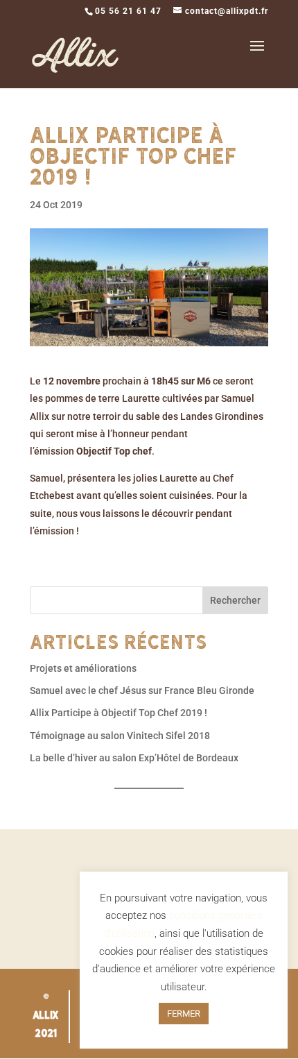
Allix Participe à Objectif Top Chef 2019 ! (118, 712)
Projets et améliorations (83, 668)
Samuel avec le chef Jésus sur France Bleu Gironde (142, 690)
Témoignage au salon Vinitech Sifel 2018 (120, 735)
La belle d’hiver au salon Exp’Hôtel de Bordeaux (134, 757)
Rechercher (235, 600)
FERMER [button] (183, 1013)
